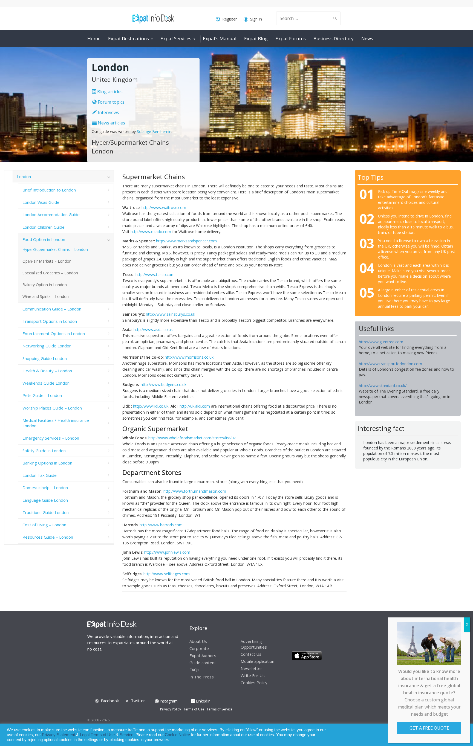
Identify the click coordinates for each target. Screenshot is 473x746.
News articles (111, 123)
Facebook (110, 700)
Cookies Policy (254, 682)
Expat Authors (202, 655)
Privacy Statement (58, 735)
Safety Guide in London (44, 450)
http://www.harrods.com (161, 524)
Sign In (256, 19)
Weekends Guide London (46, 383)
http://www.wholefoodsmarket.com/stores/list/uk (192, 437)
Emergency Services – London (50, 438)
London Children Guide (43, 227)
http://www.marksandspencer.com (186, 240)
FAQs (194, 669)
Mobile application (257, 661)
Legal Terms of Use (97, 735)
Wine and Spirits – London (45, 296)
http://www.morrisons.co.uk (189, 357)
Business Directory (333, 38)
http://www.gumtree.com (381, 341)
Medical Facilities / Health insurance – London (57, 422)
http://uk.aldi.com (195, 406)
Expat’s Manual (219, 38)
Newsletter (251, 668)
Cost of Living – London (44, 524)
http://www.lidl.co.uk (150, 406)
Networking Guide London (46, 346)
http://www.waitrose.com (164, 207)
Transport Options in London (49, 321)
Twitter (138, 700)
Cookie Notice (177, 735)
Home (93, 38)
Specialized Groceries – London (50, 272)
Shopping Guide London (44, 358)
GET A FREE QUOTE (429, 728)
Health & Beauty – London (47, 370)
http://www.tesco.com (155, 274)
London (24, 176)
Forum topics (111, 102)
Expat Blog (256, 38)
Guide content (202, 662)
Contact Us (251, 654)
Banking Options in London (47, 463)
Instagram (168, 701)
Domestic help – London (45, 487)
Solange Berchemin (154, 131)
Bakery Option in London (44, 284)
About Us (198, 641)
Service (126, 735)
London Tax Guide (39, 475)
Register (229, 19)
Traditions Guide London (45, 512)
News (367, 38)
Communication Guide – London (51, 309)
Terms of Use (193, 709)
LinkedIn (202, 701)
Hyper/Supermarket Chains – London (55, 249)
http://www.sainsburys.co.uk (170, 314)
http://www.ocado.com (151, 231)
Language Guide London (45, 500)
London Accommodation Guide (51, 214)
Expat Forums (290, 38)
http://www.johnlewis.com (167, 552)
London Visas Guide (40, 202)
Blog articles (109, 92)
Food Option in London (43, 239)
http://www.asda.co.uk (153, 329)
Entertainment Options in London (53, 333)
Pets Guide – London (42, 395)
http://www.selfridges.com (166, 573)
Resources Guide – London (47, 537)
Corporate (199, 648)
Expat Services (175, 38)
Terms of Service (219, 709)
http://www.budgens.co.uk (163, 384)
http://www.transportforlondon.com (390, 363)
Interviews (108, 112)
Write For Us (253, 675)
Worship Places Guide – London (52, 408)
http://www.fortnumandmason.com (194, 491)
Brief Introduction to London (49, 190)
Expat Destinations (128, 38)
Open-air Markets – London (46, 261)
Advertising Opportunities (254, 644)
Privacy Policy (170, 709)
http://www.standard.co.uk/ (382, 385)
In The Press (201, 677)
